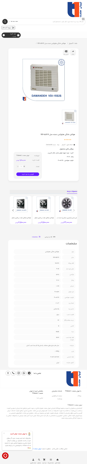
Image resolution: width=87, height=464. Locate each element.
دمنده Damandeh (51, 145)
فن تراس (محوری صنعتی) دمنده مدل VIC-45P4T (63, 218)
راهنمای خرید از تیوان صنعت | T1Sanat (36, 392)
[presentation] (74, 210)
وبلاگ (79, 396)
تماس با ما (40, 398)
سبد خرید (44, 463)
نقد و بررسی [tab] (49, 237)
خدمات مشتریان (57, 391)
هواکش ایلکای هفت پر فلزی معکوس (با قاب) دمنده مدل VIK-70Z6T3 (34, 218)
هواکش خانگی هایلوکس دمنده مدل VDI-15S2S (51, 43)
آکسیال (71, 43)
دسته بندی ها (51, 463)
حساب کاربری (33, 463)
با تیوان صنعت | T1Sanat (73, 391)
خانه (75, 43)
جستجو (39, 463)
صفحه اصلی (57, 463)
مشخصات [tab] (35, 237)
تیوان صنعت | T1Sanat (22, 155)
